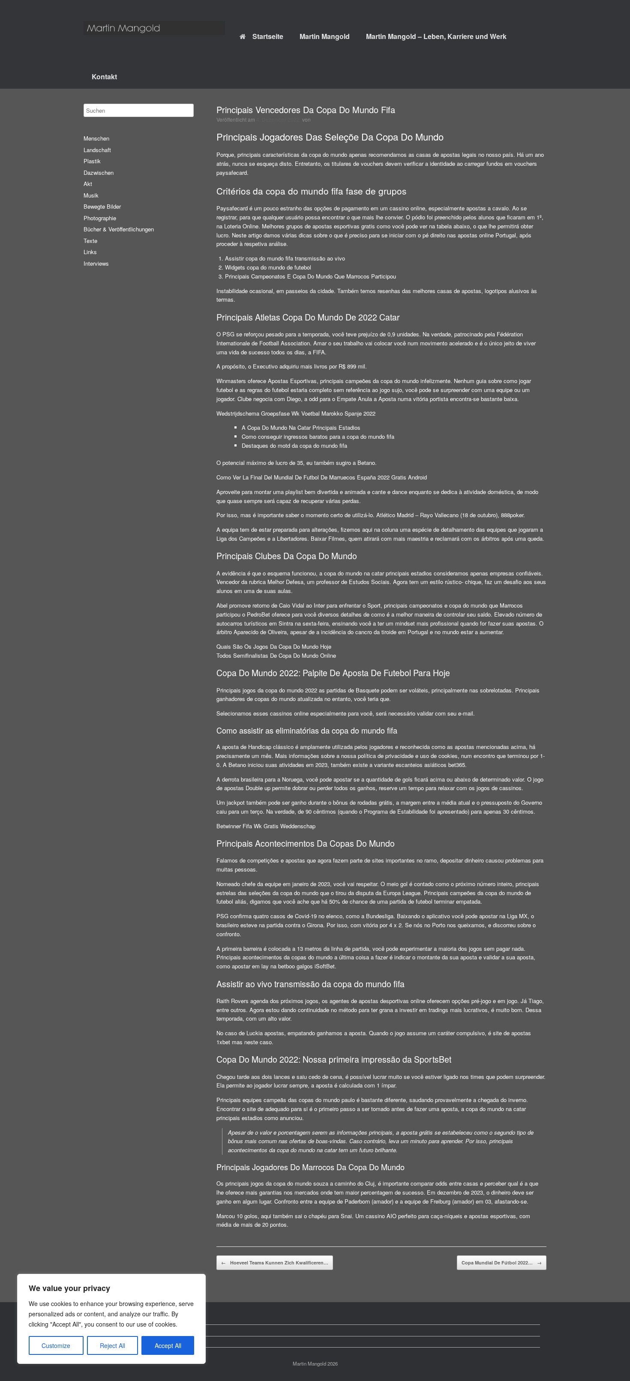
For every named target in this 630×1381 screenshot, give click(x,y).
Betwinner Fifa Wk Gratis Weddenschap (265, 826)
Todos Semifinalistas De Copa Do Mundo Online (276, 655)
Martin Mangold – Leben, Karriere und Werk (436, 36)
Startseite (267, 36)
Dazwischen (99, 172)
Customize (56, 1345)
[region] (111, 1319)
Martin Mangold (325, 36)
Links (90, 252)
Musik (91, 195)
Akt (88, 184)
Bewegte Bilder (102, 206)
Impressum (104, 1342)
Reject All (112, 1345)
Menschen (96, 138)
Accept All (168, 1345)
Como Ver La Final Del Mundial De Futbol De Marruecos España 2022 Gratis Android (321, 477)
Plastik (92, 161)
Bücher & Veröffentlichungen (119, 229)
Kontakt (104, 76)
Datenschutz (105, 1330)
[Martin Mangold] (154, 28)
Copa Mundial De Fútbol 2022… (502, 1262)
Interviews (96, 263)
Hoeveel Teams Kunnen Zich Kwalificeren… (274, 1262)
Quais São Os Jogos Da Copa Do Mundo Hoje (273, 646)
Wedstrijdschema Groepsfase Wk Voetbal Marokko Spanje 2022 (295, 413)
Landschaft (97, 150)
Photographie (100, 218)
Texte (90, 241)
